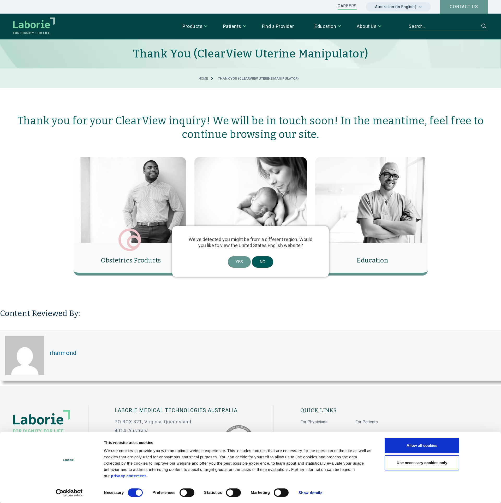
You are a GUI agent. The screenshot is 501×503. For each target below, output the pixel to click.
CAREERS (347, 5)
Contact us (464, 6)
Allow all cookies (422, 445)
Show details (310, 492)
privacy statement (128, 475)
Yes (239, 261)
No (262, 261)
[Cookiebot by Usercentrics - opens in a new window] (69, 493)
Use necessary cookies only (422, 462)
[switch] (187, 492)
